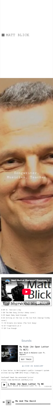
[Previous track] (4, 402)
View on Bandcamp (34, 366)
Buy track (26, 359)
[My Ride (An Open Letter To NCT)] (9, 353)
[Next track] (13, 402)
